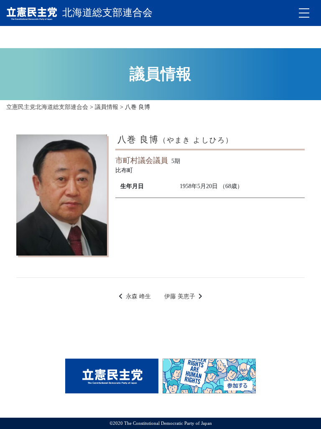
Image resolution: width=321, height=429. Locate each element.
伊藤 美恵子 (179, 296)
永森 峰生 (138, 296)
